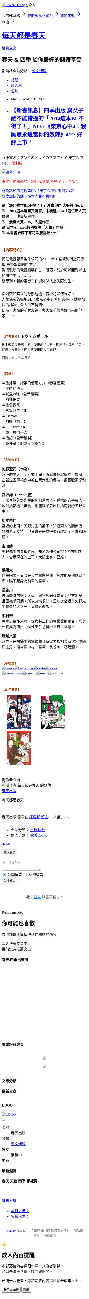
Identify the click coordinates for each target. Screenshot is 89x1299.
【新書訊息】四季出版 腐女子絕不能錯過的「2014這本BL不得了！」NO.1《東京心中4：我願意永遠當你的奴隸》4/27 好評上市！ (48, 126)
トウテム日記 (21, 357)
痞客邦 (34, 817)
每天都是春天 (24, 35)
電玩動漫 (37, 830)
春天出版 (9, 791)
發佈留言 (10, 880)
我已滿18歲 (11, 1290)
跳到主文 (9, 48)
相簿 (14, 80)
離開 (26, 1290)
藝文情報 (39, 71)
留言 (44, 817)
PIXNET (21, 1230)
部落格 (16, 86)
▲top (6, 843)
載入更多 (10, 852)
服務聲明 (50, 1235)
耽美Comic (38, 835)
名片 (14, 91)
